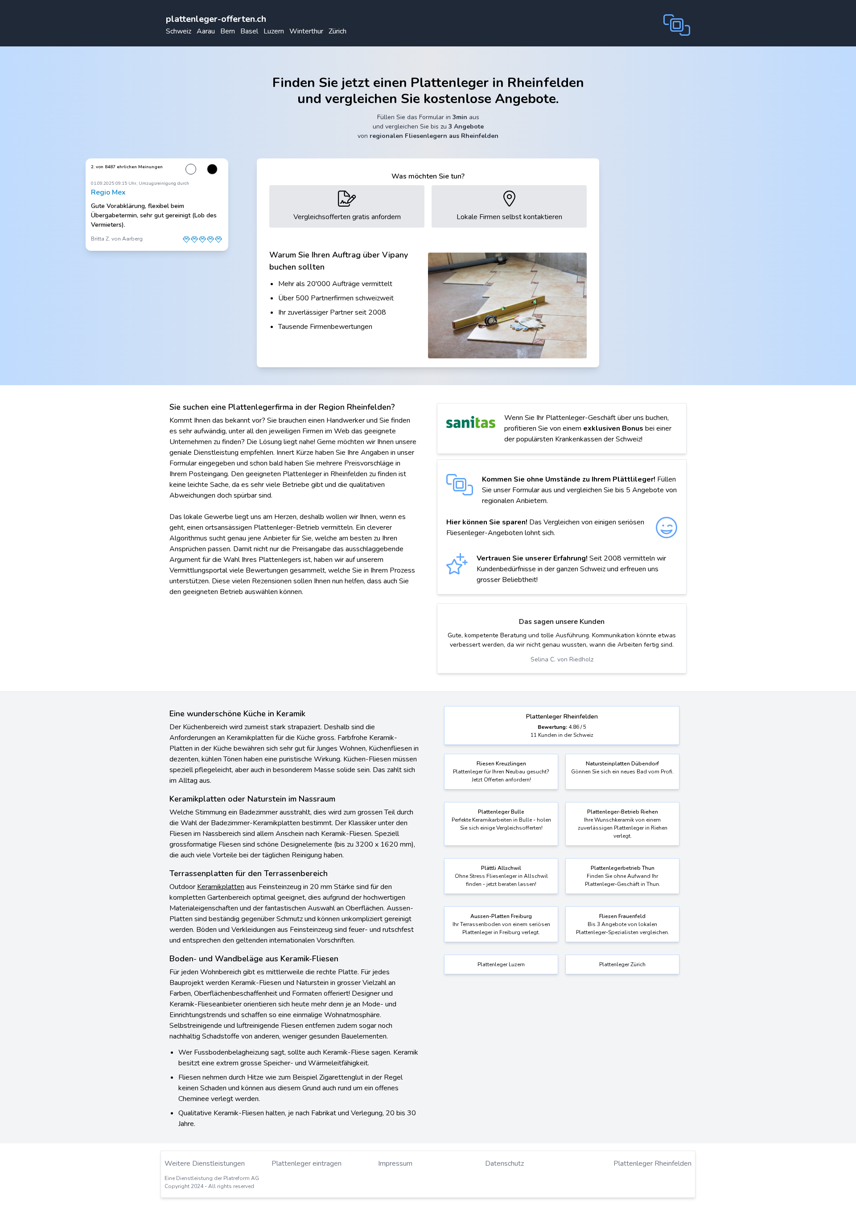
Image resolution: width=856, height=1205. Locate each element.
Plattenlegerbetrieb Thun (622, 868)
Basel (249, 31)
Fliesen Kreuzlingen (501, 763)
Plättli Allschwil (501, 868)
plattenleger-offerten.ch (216, 19)
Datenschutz (504, 1163)
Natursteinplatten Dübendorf (622, 763)
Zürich (337, 31)
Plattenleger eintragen (307, 1163)
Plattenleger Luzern (501, 964)
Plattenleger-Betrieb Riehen (622, 811)
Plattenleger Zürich (622, 964)
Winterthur (306, 31)
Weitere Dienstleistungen (205, 1163)
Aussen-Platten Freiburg (501, 916)
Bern (227, 31)
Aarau (206, 31)
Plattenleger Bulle (501, 811)
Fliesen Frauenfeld (622, 916)
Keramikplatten (220, 887)
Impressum (395, 1163)
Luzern (273, 31)
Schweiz (178, 31)
